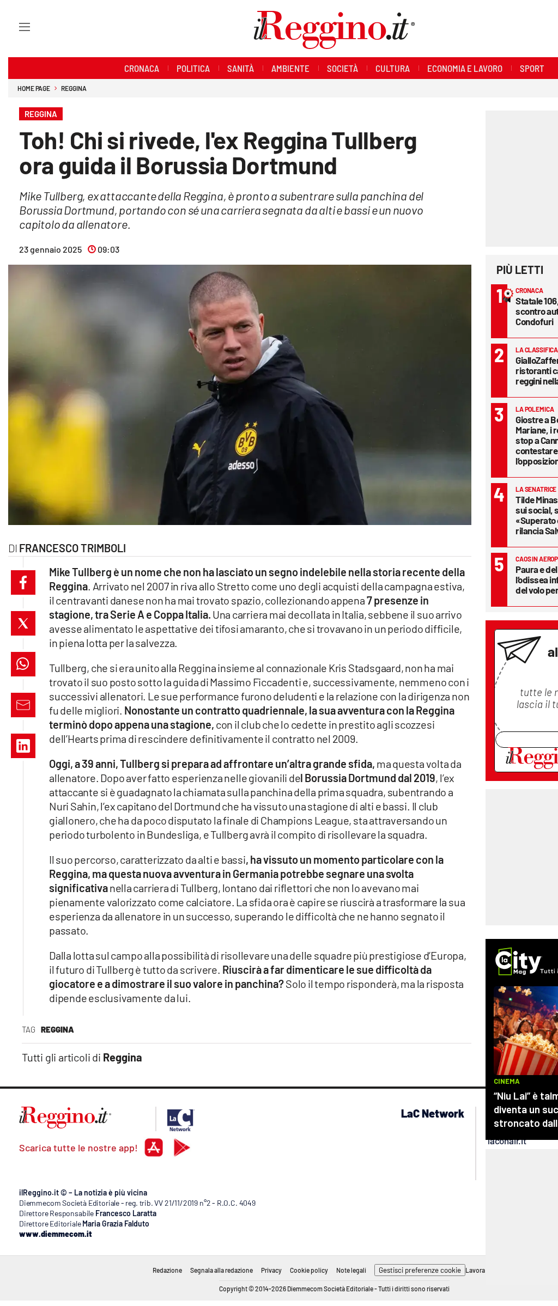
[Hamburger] (14, 26)
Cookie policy (309, 1270)
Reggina (73, 88)
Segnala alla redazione (221, 1270)
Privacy (271, 1270)
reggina (57, 1029)
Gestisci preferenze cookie (420, 1270)
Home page (33, 88)
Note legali (351, 1270)
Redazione (167, 1270)
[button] (23, 582)
